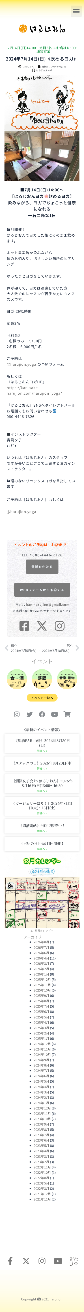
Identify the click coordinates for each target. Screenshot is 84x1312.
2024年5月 (41, 1081)
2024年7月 (41, 1070)
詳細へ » (42, 750)
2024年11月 (42, 1049)
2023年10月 (42, 1118)
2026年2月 (41, 968)
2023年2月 (41, 1161)
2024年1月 (41, 1102)
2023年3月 (41, 1156)
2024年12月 (42, 1043)
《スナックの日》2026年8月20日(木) (42, 763)
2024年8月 (41, 1065)
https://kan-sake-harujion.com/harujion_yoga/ (34, 390)
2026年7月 (41, 947)
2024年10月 (42, 1054)
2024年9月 (41, 1059)
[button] (76, 11)
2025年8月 (41, 1000)
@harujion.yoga (21, 364)
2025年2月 (41, 1033)
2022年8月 (41, 1177)
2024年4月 (41, 1086)
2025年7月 (41, 1006)
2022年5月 (41, 1183)
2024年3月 (41, 1092)
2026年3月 (41, 963)
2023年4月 (41, 1150)
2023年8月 (41, 1129)
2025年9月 (41, 995)
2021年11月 (42, 1199)
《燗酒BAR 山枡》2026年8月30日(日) (42, 743)
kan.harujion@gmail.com (47, 604)
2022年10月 (42, 1172)
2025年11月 (42, 984)
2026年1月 (41, 974)
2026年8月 (41, 941)
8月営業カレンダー (42, 930)
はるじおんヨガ (44, 70)
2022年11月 (42, 1167)
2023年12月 (42, 1108)
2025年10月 (42, 990)
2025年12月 (42, 979)
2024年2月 (41, 1097)
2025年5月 (41, 1017)
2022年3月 (41, 1188)
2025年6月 (41, 1011)
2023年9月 (41, 1124)
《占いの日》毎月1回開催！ (42, 843)
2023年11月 (42, 1113)
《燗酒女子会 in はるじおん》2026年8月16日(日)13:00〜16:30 (42, 783)
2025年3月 (41, 1027)
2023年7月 (41, 1134)
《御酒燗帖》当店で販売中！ (42, 825)
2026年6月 (41, 952)
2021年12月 (42, 1193)
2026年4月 (41, 958)
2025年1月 (41, 1038)
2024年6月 (41, 1075)
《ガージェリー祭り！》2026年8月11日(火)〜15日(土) (42, 806)
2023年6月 (41, 1140)
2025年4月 (41, 1022)
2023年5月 (41, 1145)
